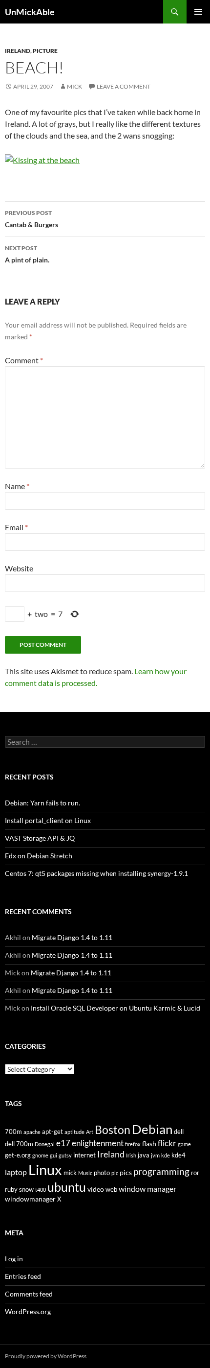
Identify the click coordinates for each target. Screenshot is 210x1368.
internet (84, 1155)
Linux (45, 1169)
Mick (74, 86)
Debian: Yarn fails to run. (42, 803)
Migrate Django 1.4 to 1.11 (72, 937)
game (184, 1144)
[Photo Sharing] (42, 159)
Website (19, 568)
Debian (152, 1129)
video (95, 1189)
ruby (11, 1189)
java (143, 1155)
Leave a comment (123, 86)
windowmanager (30, 1199)
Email (16, 527)
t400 (40, 1189)
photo (102, 1173)
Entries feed (23, 1276)
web (111, 1189)
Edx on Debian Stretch (38, 855)
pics (126, 1172)
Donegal (45, 1144)
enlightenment (98, 1143)
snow (26, 1189)
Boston (112, 1129)
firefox (133, 1144)
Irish (131, 1155)
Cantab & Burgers (31, 219)
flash (149, 1143)
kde (165, 1155)
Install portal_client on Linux (48, 820)
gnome (40, 1155)
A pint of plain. (27, 254)
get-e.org (18, 1155)
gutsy (65, 1155)
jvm (155, 1155)
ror (195, 1173)
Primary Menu (198, 12)
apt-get (52, 1131)
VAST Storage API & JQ (40, 838)
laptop (16, 1172)
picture (45, 50)
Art (89, 1132)
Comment (24, 360)
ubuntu (66, 1186)
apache (32, 1132)
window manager (147, 1188)
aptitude (74, 1132)
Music (85, 1173)
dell (179, 1131)
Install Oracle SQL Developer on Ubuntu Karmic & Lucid (115, 1008)
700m (13, 1131)
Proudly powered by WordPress (45, 1356)
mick (70, 1173)
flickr (167, 1143)
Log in (14, 1258)
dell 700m (19, 1144)
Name (17, 486)
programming (161, 1171)
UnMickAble (30, 11)
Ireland (17, 50)
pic (114, 1173)
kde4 (178, 1155)
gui (53, 1155)
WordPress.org (28, 1311)
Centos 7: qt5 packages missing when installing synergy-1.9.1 (96, 873)
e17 (63, 1143)
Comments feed (29, 1294)
